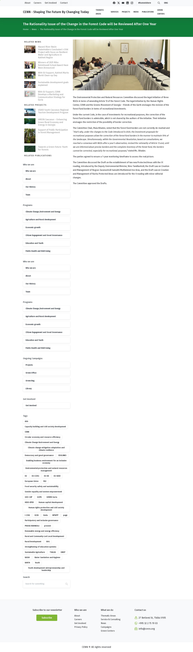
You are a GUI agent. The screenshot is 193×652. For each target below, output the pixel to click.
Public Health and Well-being (38, 251)
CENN (27, 432)
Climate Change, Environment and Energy (43, 212)
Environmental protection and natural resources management (46, 469)
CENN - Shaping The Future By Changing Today (56, 12)
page (65, 515)
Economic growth (33, 227)
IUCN (36, 515)
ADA (26, 421)
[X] (118, 3)
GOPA (39, 497)
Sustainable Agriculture (35, 552)
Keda (45, 515)
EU (26, 476)
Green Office (31, 373)
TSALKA (53, 552)
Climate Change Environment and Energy (42, 442)
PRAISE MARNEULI (32, 526)
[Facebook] (114, 3)
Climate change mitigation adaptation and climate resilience (46, 449)
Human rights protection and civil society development (46, 508)
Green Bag (30, 381)
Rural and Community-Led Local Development (44, 536)
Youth (37, 563)
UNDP (63, 552)
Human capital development (51, 502)
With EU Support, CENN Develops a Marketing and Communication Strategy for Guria (51, 96)
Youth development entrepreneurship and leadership (46, 569)
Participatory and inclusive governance (41, 520)
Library (29, 388)
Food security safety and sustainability (41, 486)
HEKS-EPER (29, 502)
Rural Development (33, 541)
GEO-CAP (28, 497)
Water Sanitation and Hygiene (47, 557)
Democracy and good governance (39, 455)
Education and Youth (34, 243)
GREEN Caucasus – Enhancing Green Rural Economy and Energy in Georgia (52, 122)
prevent (47, 526)
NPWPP (55, 515)
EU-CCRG (35, 476)
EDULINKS (62, 455)
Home (26, 29)
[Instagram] (132, 3)
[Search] (159, 3)
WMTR (27, 563)
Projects (29, 365)
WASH (27, 557)
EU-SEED (57, 476)
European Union (31, 481)
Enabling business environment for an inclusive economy (46, 462)
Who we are (31, 171)
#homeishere (144, 3)
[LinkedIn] (127, 3)
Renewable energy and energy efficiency (42, 531)
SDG (48, 541)
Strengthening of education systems (40, 547)
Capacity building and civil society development (45, 427)
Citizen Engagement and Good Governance (44, 235)
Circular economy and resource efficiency (42, 437)
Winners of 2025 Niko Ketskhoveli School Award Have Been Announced (53, 65)
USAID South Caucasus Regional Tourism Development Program (53, 111)
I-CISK (27, 515)
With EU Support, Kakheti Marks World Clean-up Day (53, 74)
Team (28, 195)
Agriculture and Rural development (41, 219)
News (34, 29)
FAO (44, 481)
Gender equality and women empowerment (43, 492)
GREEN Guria (51, 497)
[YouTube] (123, 3)
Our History (30, 187)
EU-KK (46, 476)
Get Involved (31, 405)
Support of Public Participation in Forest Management (53, 131)
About (28, 179)
